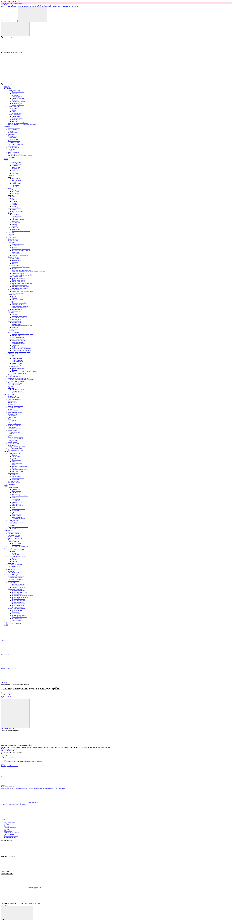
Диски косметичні (17, 607)
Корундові (15, 218)
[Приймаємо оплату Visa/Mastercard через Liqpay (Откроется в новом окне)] (16, 788)
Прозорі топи (16, 191)
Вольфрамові (16, 222)
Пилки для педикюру (18, 280)
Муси (13, 464)
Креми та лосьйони (18, 389)
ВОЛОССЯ (7, 451)
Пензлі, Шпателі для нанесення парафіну (24, 371)
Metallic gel (15, 203)
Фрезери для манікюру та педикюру (23, 334)
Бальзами (14, 108)
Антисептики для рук (18, 518)
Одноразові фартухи (18, 602)
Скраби (14, 111)
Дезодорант (15, 479)
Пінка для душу (16, 514)
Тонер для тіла (16, 515)
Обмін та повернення (60, 6)
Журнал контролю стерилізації (21, 350)
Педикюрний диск (17, 319)
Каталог (8, 6)
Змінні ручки (16, 335)
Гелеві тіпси (15, 252)
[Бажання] (116, 45)
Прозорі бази (16, 178)
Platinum (14, 204)
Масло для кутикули (18, 293)
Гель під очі (15, 121)
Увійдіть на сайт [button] (6, 728)
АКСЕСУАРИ (8, 548)
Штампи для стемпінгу (19, 307)
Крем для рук (16, 489)
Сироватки (15, 95)
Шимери (14, 497)
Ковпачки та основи (18, 219)
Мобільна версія (33, 802)
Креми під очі (16, 116)
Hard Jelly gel (16, 167)
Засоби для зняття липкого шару (22, 270)
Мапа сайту (8, 831)
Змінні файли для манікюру (20, 286)
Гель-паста (15, 262)
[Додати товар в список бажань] (15, 720)
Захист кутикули (17, 309)
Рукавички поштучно (18, 587)
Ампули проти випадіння (19, 469)
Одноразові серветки (18, 600)
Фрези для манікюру (18, 337)
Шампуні (14, 455)
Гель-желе (15, 263)
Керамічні (15, 221)
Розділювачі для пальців (19, 317)
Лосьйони (15, 100)
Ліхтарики (15, 327)
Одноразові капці (17, 594)
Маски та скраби (17, 391)
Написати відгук (6, 696)
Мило (13, 512)
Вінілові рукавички (18, 586)
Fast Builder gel (16, 162)
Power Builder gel (17, 164)
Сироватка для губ (17, 113)
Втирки (14, 355)
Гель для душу (16, 494)
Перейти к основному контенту (10, 1)
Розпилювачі (16, 613)
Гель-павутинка (16, 260)
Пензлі (14, 551)
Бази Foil (14, 186)
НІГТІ (6, 159)
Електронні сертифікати (36, 6)
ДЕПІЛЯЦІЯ (8, 530)
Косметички (15, 554)
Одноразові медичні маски (20, 597)
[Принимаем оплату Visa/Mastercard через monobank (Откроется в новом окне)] (48, 788)
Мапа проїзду (5, 905)
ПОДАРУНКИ (9, 622)
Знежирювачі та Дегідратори (20, 267)
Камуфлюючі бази (17, 182)
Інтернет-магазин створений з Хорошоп (13, 804)
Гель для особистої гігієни (20, 496)
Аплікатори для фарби (19, 615)
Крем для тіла (16, 500)
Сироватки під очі (17, 118)
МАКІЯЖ (7, 126)
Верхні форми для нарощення (21, 249)
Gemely (14, 196)
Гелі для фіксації (17, 463)
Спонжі (14, 553)
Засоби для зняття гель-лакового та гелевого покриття (28, 272)
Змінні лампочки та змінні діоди (22, 325)
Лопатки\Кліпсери (17, 299)
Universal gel (15, 168)
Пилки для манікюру (18, 278)
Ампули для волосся (18, 471)
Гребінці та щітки (17, 558)
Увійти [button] (3, 745)
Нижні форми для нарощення (21, 250)
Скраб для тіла (16, 504)
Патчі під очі (16, 119)
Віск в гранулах (16, 543)
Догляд (14, 209)
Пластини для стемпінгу (19, 303)
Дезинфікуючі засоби (18, 340)
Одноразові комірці (18, 605)
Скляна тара (15, 612)
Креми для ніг (16, 492)
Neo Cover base (16, 180)
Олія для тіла (16, 499)
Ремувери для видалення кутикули (22, 291)
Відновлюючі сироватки (19, 466)
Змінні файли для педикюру (20, 288)
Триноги (14, 314)
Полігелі (14, 247)
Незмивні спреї (16, 460)
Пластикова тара (17, 618)
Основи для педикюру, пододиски (22, 283)
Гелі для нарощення (18, 244)
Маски (14, 110)
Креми (14, 468)
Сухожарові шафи (17, 342)
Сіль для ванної (16, 491)
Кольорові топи (16, 190)
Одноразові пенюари (18, 604)
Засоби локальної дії (18, 103)
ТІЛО (6, 486)
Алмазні (14, 226)
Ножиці (14, 296)
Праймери (15, 268)
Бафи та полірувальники (19, 285)
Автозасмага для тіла (18, 509)
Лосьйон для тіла (17, 502)
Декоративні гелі (17, 363)
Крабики (14, 561)
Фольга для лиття (17, 360)
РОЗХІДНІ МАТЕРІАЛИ (12, 574)
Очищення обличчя (18, 92)
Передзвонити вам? (6, 873)
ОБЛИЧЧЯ (7, 88)
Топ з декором (16, 193)
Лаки (13, 461)
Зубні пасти (15, 528)
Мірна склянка (16, 620)
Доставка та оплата (17, 6)
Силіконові (15, 214)
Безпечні (14, 224)
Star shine (14, 201)
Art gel (14, 206)
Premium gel (15, 172)
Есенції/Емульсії (17, 96)
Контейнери (15, 345)
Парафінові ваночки (18, 368)
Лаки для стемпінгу (18, 304)
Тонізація (14, 93)
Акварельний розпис (18, 365)
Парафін (14, 370)
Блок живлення (16, 324)
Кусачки (14, 298)
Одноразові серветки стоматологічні (23, 595)
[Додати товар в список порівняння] (15, 706)
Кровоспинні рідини (18, 273)
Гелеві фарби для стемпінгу (20, 306)
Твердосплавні (16, 216)
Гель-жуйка (15, 258)
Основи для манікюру (18, 281)
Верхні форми (16, 229)
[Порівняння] (15, 29)
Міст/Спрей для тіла (18, 505)
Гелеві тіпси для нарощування (21, 231)
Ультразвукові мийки (18, 343)
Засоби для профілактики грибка (22, 275)
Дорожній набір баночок (19, 617)
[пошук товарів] (32, 14)
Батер (13, 507)
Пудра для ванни (17, 517)
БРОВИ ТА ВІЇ (9, 394)
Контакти (26, 6)
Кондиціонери (16, 456)
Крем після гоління (18, 478)
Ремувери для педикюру (19, 316)
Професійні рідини (17, 211)
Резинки (14, 559)
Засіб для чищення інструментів (21, 348)
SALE (6, 625)
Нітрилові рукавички (18, 584)
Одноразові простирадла (19, 592)
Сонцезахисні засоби (18, 101)
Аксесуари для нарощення (20, 255)
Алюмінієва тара (17, 610)
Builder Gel (15, 173)
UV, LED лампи (17, 322)
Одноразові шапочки (18, 599)
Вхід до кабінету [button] (9, 823)
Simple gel (15, 165)
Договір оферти (48, 6)
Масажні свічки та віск (19, 393)
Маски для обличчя (18, 105)
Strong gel (15, 170)
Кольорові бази (16, 183)
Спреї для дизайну (17, 361)
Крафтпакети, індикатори (20, 347)
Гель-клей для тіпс (17, 254)
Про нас (3, 6)
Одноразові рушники (18, 590)
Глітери (14, 357)
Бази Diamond (16, 185)
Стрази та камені (17, 358)
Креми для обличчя (18, 98)
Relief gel (14, 200)
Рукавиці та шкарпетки (19, 373)
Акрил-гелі (15, 245)
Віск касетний (16, 545)
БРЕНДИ (7, 87)
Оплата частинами (72, 6)
